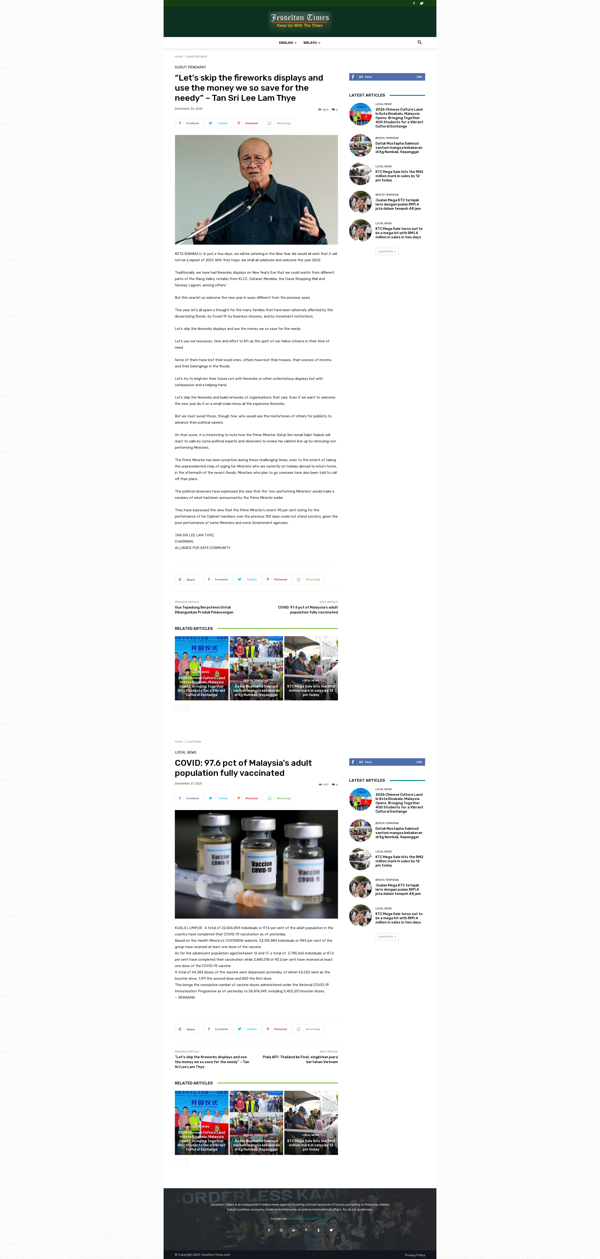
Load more (385, 251)
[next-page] (185, 708)
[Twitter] (421, 3)
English (286, 42)
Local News (201, 672)
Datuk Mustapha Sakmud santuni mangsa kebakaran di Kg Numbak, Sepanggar (256, 690)
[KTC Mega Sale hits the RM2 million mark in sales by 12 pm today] (311, 668)
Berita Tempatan (256, 680)
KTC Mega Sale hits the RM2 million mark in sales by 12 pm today (311, 690)
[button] (419, 43)
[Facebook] (413, 3)
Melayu (310, 42)
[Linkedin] (293, 1230)
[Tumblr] (318, 1230)
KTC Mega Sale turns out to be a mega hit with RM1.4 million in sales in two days (399, 233)
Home (179, 56)
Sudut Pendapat (196, 56)
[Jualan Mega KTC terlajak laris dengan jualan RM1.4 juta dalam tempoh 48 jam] (360, 202)
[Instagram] (281, 1230)
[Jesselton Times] (300, 22)
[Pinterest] (306, 1230)
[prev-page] (178, 708)
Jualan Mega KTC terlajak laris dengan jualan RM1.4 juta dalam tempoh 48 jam (398, 204)
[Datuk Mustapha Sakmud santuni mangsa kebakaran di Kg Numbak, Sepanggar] (256, 668)
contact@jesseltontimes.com (309, 1218)
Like (419, 76)
